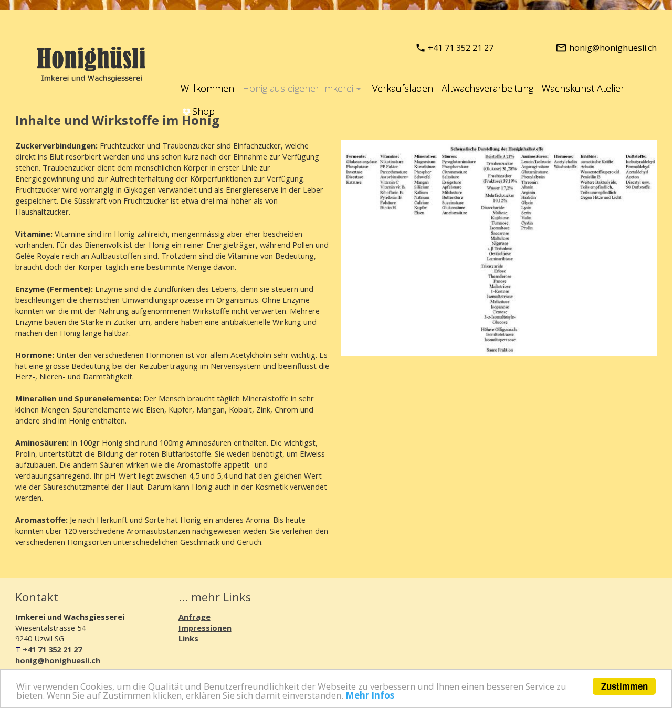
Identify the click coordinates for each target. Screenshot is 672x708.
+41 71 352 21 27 (461, 48)
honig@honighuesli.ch (613, 48)
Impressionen (205, 627)
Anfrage (194, 616)
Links (188, 638)
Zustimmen (624, 686)
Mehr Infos (369, 695)
